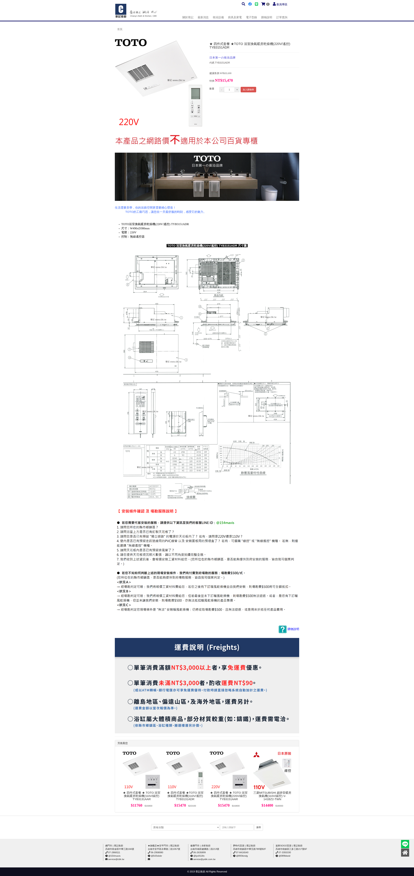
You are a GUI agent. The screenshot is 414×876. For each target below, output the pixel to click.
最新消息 (203, 17)
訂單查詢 (281, 17)
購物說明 (266, 17)
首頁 (119, 29)
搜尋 (258, 827)
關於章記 (187, 17)
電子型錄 (251, 17)
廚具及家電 (235, 17)
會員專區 (281, 4)
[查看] (142, 770)
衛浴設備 (218, 17)
